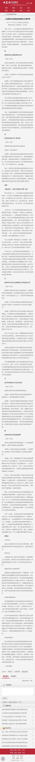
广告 (17, 756)
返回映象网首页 (11, 14)
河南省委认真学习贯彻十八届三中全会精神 (15, 739)
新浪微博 (17, 671)
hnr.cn (22, 760)
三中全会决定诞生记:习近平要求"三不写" (14, 716)
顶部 (21, 758)
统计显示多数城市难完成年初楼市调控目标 (15, 742)
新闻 (6, 8)
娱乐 (21, 8)
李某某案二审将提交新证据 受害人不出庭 (14, 720)
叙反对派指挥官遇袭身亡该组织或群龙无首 (15, 709)
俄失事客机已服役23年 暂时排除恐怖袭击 (14, 724)
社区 (28, 10)
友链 (21, 756)
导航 (27, 3)
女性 (28, 8)
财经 (13, 8)
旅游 (13, 10)
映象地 (10, 671)
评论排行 (13, 676)
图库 (21, 10)
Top (3, 760)
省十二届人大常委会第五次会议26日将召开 (15, 732)
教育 (6, 10)
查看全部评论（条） (27, 680)
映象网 (5, 702)
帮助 (13, 756)
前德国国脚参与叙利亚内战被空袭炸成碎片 (15, 746)
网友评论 (5, 676)
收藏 (31, 3)
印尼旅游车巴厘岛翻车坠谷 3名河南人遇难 (14, 735)
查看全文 (19, 25)
